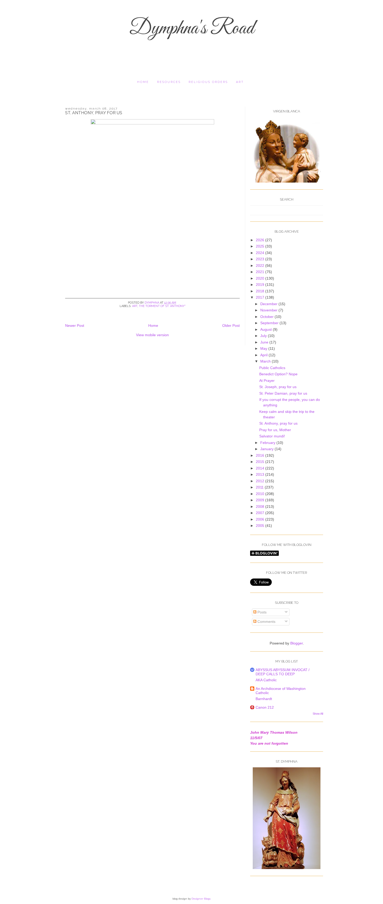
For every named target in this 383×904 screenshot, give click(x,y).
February (268, 443)
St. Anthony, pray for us (278, 423)
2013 (260, 474)
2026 (260, 240)
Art (240, 82)
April (264, 355)
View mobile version (152, 335)
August (266, 329)
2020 (260, 278)
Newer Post (74, 325)
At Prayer (267, 380)
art (134, 306)
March (266, 361)
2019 (260, 284)
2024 (260, 253)
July (264, 336)
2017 (260, 297)
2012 (260, 481)
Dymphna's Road (191, 29)
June (264, 342)
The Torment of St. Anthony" (162, 306)
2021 (260, 272)
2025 (260, 246)
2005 (260, 525)
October (267, 317)
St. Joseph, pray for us (277, 387)
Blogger (296, 643)
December (269, 304)
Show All (318, 713)
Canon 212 (265, 707)
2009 (260, 500)
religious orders (208, 82)
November (269, 310)
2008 (260, 506)
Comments (265, 621)
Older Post (231, 325)
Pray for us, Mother (275, 430)
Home (143, 82)
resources (169, 82)
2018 (260, 291)
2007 (260, 513)
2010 (260, 494)
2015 (260, 462)
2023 (260, 259)
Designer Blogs (201, 898)
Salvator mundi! (272, 436)
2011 (260, 487)
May (264, 348)
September (270, 323)
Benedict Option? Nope (278, 374)
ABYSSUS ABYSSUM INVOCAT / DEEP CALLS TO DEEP (283, 672)
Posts (261, 612)
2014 (260, 468)
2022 (260, 265)
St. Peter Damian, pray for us (283, 393)
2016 (260, 455)
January (267, 449)
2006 (260, 519)
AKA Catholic (266, 680)
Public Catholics (272, 368)
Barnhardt (264, 699)
